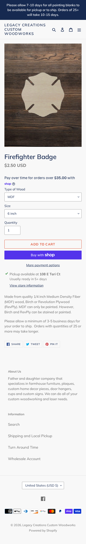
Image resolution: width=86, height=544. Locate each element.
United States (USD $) (41, 485)
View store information (26, 285)
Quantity (10, 222)
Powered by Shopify (43, 530)
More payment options (43, 265)
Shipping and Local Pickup (30, 436)
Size (7, 206)
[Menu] (79, 29)
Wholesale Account (24, 458)
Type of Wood (14, 189)
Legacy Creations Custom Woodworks (25, 29)
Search (14, 424)
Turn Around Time (23, 447)
